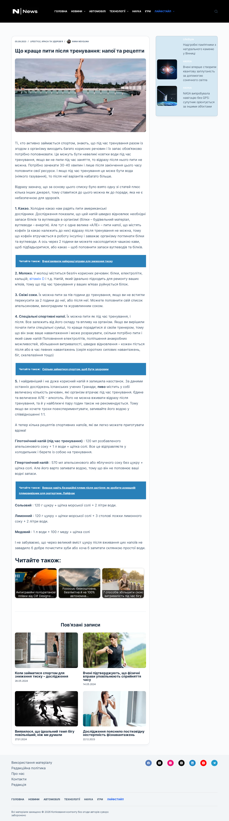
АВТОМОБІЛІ (97, 11)
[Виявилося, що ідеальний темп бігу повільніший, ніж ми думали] (46, 708)
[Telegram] (214, 763)
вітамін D (37, 279)
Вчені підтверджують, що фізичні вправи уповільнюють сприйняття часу (112, 676)
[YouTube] (203, 763)
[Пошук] (216, 11)
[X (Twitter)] (159, 763)
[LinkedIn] (192, 763)
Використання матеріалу (31, 763)
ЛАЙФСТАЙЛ (163, 11)
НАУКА (136, 11)
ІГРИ (148, 11)
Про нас (17, 774)
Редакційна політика (28, 768)
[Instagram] (170, 763)
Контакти (18, 779)
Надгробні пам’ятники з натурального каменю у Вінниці (199, 49)
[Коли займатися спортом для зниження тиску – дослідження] (46, 650)
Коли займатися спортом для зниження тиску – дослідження (41, 674)
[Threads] (181, 763)
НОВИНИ (76, 11)
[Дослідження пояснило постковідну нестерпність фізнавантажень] (114, 708)
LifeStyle (35, 41)
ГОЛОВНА (60, 11)
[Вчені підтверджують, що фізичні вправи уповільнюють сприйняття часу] (114, 650)
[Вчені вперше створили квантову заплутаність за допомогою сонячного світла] (167, 69)
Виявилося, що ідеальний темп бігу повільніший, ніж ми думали (44, 733)
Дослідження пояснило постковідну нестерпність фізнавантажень (114, 733)
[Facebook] (148, 763)
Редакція (18, 785)
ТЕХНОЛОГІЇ (117, 11)
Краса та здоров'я (52, 41)
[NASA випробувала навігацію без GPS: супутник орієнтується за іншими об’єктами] (167, 96)
